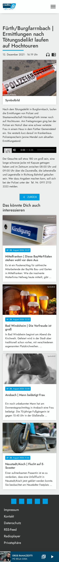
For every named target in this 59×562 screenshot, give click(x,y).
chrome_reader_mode (53, 54)
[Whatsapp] (29, 501)
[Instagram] (21, 501)
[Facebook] (13, 501)
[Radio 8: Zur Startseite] (26, 6)
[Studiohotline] (37, 501)
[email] (45, 501)
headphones (48, 54)
